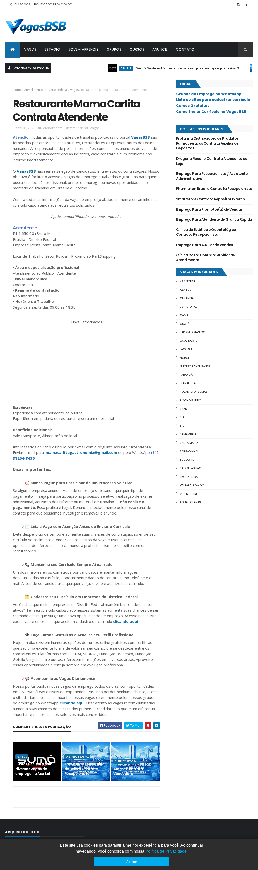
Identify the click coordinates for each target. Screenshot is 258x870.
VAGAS (30, 49)
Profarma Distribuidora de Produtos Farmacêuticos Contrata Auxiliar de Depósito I (207, 143)
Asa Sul (114, 68)
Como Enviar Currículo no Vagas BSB (211, 111)
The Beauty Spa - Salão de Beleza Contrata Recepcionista (84, 768)
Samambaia (188, 434)
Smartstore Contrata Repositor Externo (210, 199)
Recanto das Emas (193, 392)
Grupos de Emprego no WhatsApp (208, 93)
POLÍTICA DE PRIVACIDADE (53, 4)
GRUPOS (114, 49)
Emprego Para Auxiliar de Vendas (204, 244)
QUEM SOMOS (20, 4)
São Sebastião (190, 468)
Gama (184, 315)
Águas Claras (190, 502)
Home (17, 90)
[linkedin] (245, 4)
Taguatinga (189, 477)
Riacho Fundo (190, 400)
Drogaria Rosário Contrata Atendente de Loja (211, 161)
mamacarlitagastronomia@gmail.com (81, 452)
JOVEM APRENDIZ (83, 49)
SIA (182, 417)
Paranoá (186, 375)
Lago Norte (188, 341)
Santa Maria (189, 443)
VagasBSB (140, 137)
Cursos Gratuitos (192, 105)
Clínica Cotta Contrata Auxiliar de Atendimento (205, 258)
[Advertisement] (86, 363)
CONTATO (185, 49)
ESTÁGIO (52, 49)
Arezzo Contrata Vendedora (128, 771)
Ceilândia (187, 298)
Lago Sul (186, 349)
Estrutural (188, 307)
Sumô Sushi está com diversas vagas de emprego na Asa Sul (177, 68)
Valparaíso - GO (192, 485)
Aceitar (131, 862)
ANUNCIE (160, 49)
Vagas (74, 90)
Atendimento (33, 90)
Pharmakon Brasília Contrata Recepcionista (214, 188)
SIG (182, 426)
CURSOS (137, 49)
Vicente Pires (189, 494)
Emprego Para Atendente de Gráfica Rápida (214, 219)
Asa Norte (187, 281)
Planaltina (188, 383)
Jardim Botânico (192, 332)
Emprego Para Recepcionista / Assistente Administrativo (212, 176)
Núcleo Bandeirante (195, 366)
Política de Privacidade (166, 851)
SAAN (183, 409)
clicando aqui (125, 621)
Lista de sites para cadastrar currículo (213, 99)
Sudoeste (187, 460)
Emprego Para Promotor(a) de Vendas (209, 209)
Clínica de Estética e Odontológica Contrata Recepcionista (206, 232)
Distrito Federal (56, 90)
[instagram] (238, 4)
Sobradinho (189, 451)
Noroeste (187, 358)
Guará (184, 324)
